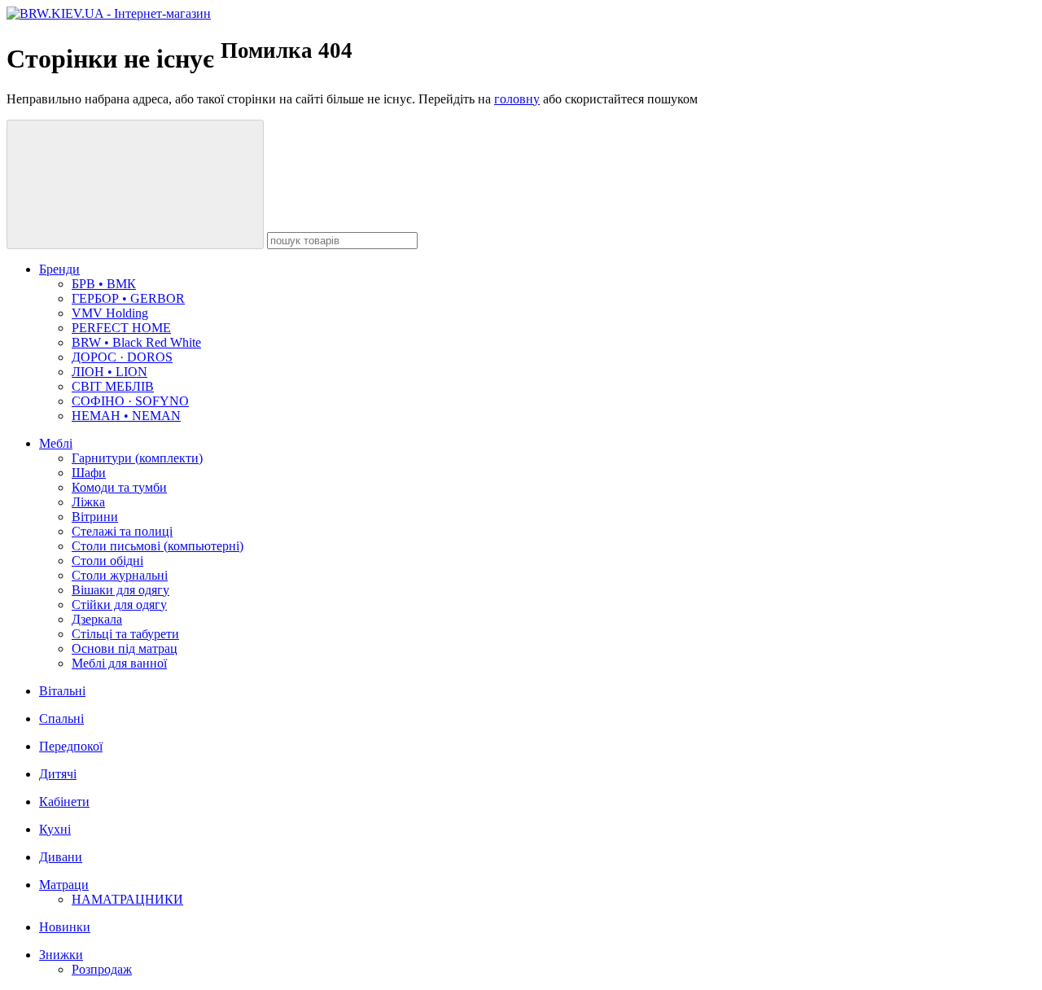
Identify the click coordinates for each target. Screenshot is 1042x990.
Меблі (55, 443)
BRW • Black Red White (136, 342)
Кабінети (64, 801)
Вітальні (62, 691)
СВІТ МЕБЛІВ (113, 386)
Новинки (64, 927)
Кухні (55, 829)
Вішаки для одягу (120, 590)
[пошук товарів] (135, 184)
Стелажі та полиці (122, 531)
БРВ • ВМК (104, 284)
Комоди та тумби (119, 487)
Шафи (89, 473)
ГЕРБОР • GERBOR (128, 298)
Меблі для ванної (119, 663)
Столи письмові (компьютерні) (157, 546)
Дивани (60, 857)
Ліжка (88, 502)
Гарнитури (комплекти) (137, 458)
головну (517, 99)
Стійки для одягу (119, 604)
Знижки (61, 955)
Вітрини (95, 516)
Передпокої (71, 746)
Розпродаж (102, 969)
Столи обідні (107, 560)
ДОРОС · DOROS (122, 357)
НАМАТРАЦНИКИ (127, 899)
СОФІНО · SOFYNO (130, 401)
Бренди (59, 269)
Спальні (61, 718)
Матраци (64, 884)
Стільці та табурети (125, 634)
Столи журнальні (120, 575)
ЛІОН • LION (109, 372)
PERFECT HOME (121, 328)
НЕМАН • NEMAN (126, 416)
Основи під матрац (124, 648)
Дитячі (58, 774)
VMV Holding (110, 313)
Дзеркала (97, 619)
